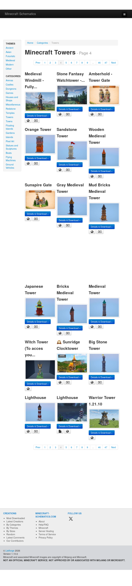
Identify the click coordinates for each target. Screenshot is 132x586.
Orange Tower (38, 129)
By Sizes (10, 531)
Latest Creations (14, 521)
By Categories (13, 524)
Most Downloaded (15, 518)
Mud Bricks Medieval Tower (99, 191)
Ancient (9, 47)
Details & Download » (38, 115)
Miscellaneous (13, 104)
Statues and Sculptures (12, 147)
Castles (9, 84)
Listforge (9, 550)
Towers (9, 117)
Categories (42, 42)
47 (106, 62)
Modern (10, 64)
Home (30, 42)
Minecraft (43, 527)
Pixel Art (10, 141)
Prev (38, 62)
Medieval (10, 60)
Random (10, 534)
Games (9, 92)
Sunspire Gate (38, 185)
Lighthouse (35, 397)
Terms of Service (47, 534)
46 (99, 62)
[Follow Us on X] (71, 519)
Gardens (10, 132)
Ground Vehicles (10, 166)
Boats (9, 152)
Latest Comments (15, 537)
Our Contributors (15, 540)
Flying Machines (11, 158)
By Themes (12, 527)
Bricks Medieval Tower (65, 292)
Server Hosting (46, 531)
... (93, 62)
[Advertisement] (66, 29)
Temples (10, 112)
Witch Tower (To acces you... (36, 348)
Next (113, 62)
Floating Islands (10, 127)
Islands (9, 137)
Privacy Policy (46, 537)
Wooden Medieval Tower (97, 135)
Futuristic (10, 56)
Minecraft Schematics (20, 13)
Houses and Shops (12, 98)
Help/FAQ (43, 524)
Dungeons (11, 88)
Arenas (9, 80)
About (42, 521)
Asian (8, 52)
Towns (9, 121)
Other (9, 68)
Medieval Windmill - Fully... (34, 80)
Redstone (11, 108)
